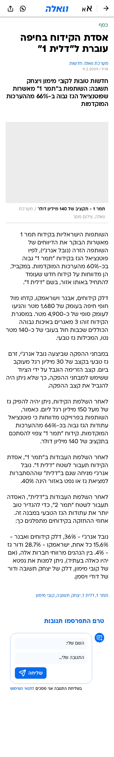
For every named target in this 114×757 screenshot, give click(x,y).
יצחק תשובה (68, 596)
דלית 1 (88, 596)
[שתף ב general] (10, 8)
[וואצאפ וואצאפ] (23, 8)
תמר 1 (102, 596)
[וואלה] (57, 8)
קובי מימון (45, 596)
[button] (87, 8)
